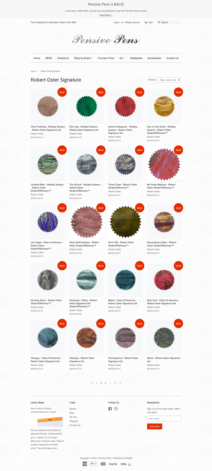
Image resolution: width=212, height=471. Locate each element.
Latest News (37, 402)
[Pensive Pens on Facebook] (110, 409)
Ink (121, 58)
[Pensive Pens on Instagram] (115, 409)
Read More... (106, 14)
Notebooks (136, 58)
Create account (132, 22)
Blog (72, 412)
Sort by (152, 79)
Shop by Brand (82, 58)
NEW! (48, 58)
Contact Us (172, 58)
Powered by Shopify (122, 458)
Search (73, 408)
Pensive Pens (105, 458)
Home (37, 58)
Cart (151, 22)
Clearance (63, 58)
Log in (117, 22)
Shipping (74, 421)
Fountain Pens (106, 58)
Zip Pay (73, 416)
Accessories (154, 58)
